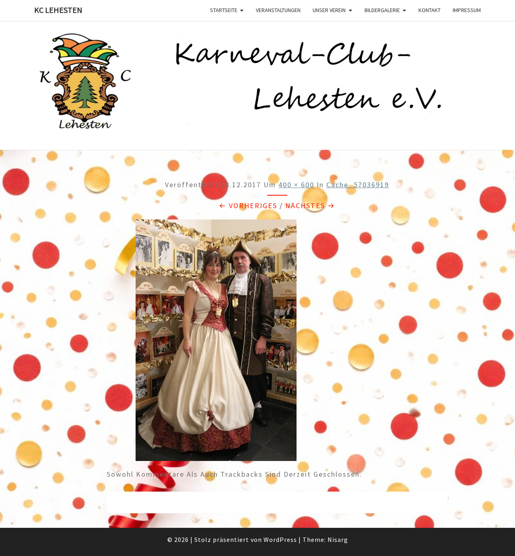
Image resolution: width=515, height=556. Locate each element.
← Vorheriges (248, 205)
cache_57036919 (357, 184)
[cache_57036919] (216, 342)
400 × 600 (296, 184)
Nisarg (338, 539)
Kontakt (429, 10)
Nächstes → (310, 205)
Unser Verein (329, 10)
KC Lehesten (58, 10)
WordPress (280, 539)
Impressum (467, 10)
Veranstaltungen (278, 10)
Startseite (223, 10)
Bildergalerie (382, 10)
